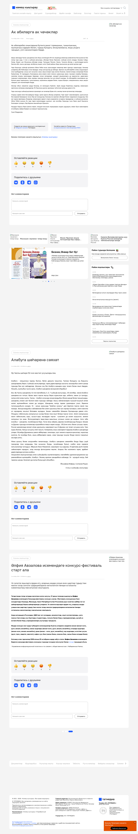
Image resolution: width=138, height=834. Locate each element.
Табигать (76, 763)
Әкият (111, 13)
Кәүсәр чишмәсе (63, 763)
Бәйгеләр (77, 13)
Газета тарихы (100, 13)
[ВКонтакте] (16, 182)
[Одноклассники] (22, 182)
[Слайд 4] (51, 281)
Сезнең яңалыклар (21, 25)
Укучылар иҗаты (46, 763)
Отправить (81, 213)
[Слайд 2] (45, 281)
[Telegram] (29, 182)
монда (71, 642)
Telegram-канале (21, 128)
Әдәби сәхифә (65, 13)
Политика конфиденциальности (22, 825)
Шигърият (38, 13)
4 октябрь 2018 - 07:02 (17, 38)
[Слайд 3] (48, 281)
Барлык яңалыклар (109, 341)
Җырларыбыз (30, 763)
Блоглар (87, 13)
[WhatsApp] (36, 182)
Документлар (16, 763)
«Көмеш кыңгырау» (49, 137)
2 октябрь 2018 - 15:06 (17, 576)
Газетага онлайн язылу (21, 13)
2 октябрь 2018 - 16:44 (17, 366)
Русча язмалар (89, 763)
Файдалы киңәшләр (106, 763)
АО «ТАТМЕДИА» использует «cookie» (24, 823)
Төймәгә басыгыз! (119, 828)
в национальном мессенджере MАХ (67, 128)
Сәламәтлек (122, 763)
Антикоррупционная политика (22, 822)
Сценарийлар (50, 13)
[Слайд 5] (54, 281)
